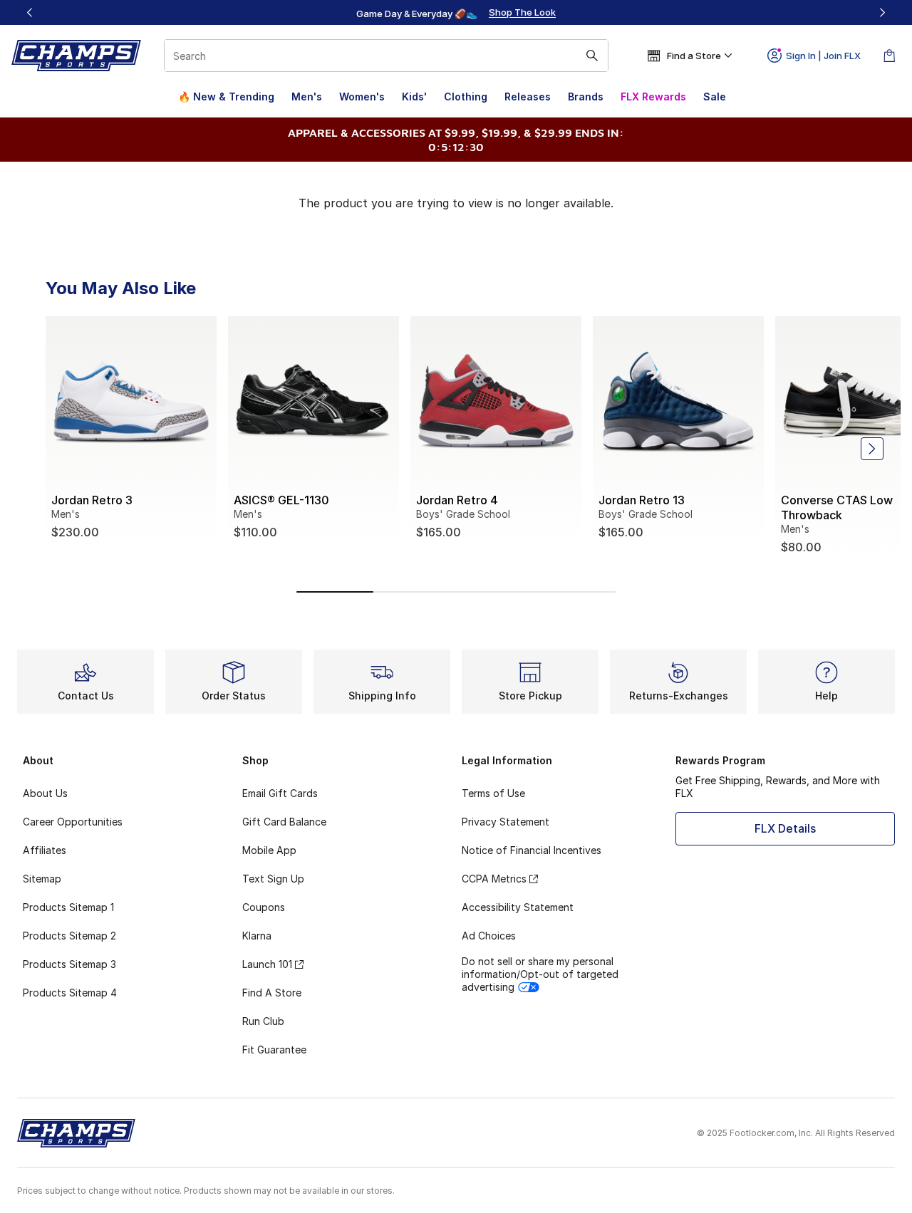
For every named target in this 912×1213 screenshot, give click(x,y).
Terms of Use (493, 793)
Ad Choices (489, 936)
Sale (714, 96)
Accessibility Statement (518, 907)
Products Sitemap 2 (69, 936)
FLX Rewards (653, 96)
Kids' (414, 96)
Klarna (256, 936)
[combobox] (386, 55)
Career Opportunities (73, 822)
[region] (456, 12)
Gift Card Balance (284, 822)
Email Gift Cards (280, 793)
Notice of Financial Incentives (531, 850)
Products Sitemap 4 (70, 992)
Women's (362, 96)
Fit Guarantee (274, 1049)
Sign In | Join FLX (823, 55)
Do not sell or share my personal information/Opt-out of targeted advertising (540, 974)
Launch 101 (267, 964)
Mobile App (269, 850)
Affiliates (44, 850)
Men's (306, 96)
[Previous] (30, 12)
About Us (45, 793)
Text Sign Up (273, 879)
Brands (585, 96)
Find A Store (271, 992)
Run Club (263, 1021)
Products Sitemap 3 (69, 964)
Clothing (465, 96)
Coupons (263, 907)
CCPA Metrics (494, 879)
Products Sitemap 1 (68, 907)
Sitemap (42, 879)
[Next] (882, 12)
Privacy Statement (505, 822)
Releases (527, 96)
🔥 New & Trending (226, 96)
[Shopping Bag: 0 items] (889, 56)
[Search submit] (592, 55)
